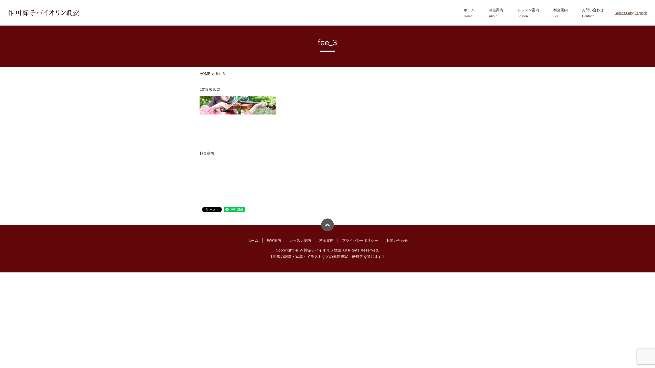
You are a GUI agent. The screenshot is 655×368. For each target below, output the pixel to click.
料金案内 (560, 13)
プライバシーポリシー (360, 240)
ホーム (469, 13)
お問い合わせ (593, 13)
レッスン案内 (528, 13)
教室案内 (496, 13)
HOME (205, 73)
